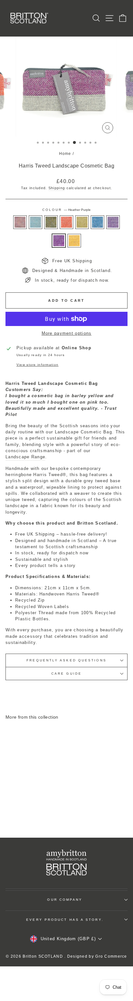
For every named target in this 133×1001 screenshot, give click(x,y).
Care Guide (66, 673)
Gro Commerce (111, 956)
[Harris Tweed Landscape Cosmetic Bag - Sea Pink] (10, 809)
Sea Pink (20, 222)
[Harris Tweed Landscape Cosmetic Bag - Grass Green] (25, 809)
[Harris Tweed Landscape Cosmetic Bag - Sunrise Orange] (32, 809)
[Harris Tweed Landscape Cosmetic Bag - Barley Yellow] (36, 815)
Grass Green (51, 222)
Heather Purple (58, 240)
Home (65, 153)
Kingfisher (97, 222)
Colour (66, 210)
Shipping (56, 188)
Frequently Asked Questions (66, 660)
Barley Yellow (74, 240)
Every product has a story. (64, 919)
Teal (35, 222)
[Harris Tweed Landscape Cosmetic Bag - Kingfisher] (47, 809)
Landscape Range (25, 456)
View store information (37, 364)
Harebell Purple (113, 222)
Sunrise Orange (66, 222)
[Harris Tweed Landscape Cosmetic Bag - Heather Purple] (28, 815)
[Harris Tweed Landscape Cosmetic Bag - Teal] (17, 809)
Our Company (64, 899)
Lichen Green (82, 222)
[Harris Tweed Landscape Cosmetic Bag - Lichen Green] (39, 809)
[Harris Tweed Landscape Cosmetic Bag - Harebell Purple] (21, 815)
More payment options (67, 333)
